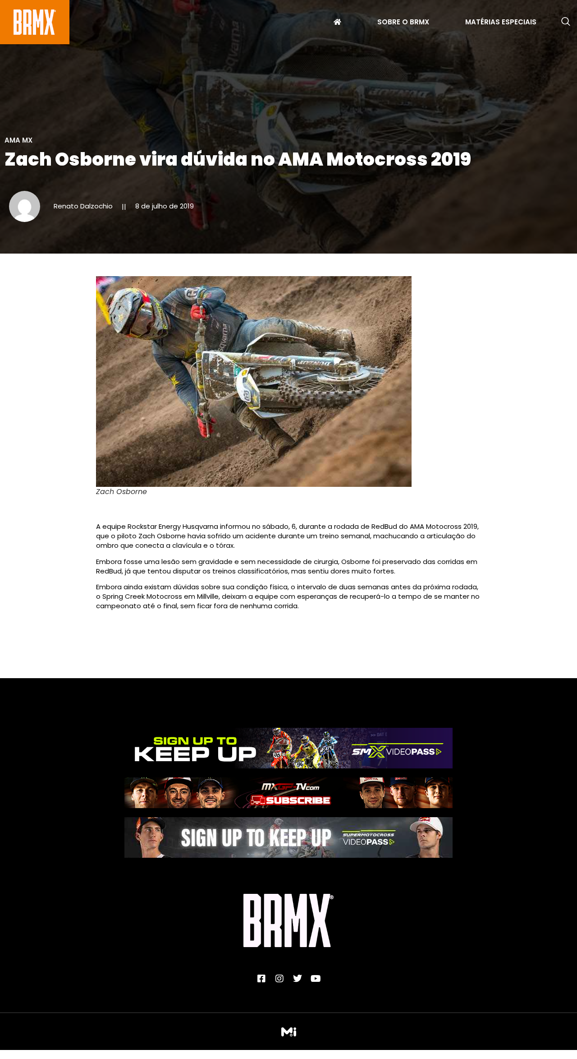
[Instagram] (279, 978)
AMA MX (18, 140)
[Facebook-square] (261, 978)
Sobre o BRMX (403, 23)
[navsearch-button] (566, 22)
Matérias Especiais (500, 23)
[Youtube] (315, 978)
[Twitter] (297, 978)
